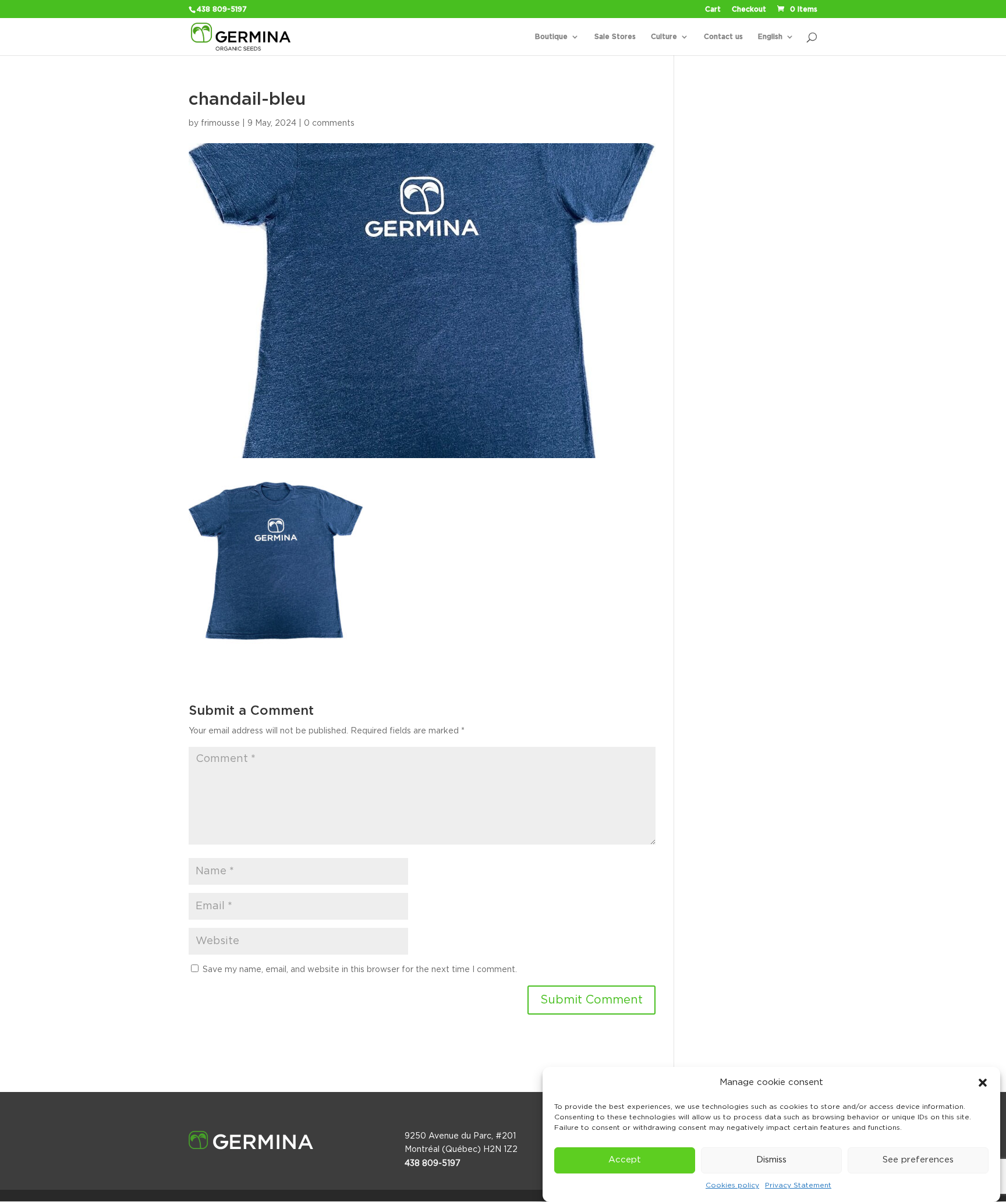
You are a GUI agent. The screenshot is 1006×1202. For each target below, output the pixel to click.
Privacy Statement (798, 1185)
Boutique (551, 36)
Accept (624, 1160)
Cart (713, 9)
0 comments (329, 123)
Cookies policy (732, 1185)
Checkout (749, 9)
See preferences (918, 1160)
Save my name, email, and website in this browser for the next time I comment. (360, 970)
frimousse (220, 123)
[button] (983, 1082)
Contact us (723, 36)
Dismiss (771, 1160)
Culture (664, 36)
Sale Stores (615, 36)
